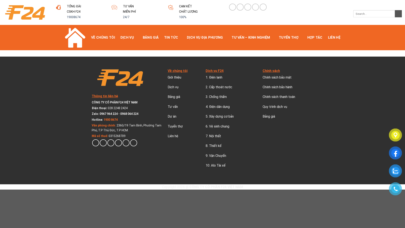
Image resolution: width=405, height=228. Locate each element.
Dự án (172, 116)
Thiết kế (215, 146)
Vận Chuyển (217, 156)
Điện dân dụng (219, 107)
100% (182, 17)
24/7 (126, 17)
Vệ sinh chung (219, 126)
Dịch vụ (127, 37)
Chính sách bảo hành (277, 87)
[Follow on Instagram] (103, 142)
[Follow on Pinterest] (247, 7)
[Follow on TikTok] (240, 7)
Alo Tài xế (218, 165)
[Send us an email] (118, 142)
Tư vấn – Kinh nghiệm (251, 37)
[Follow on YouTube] (263, 7)
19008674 (73, 17)
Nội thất (215, 136)
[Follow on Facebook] (232, 7)
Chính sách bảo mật (277, 77)
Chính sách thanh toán (279, 97)
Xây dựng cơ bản (221, 116)
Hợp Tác (315, 37)
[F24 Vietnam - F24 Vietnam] (25, 12)
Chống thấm (218, 97)
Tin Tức (171, 37)
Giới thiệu (174, 77)
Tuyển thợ (288, 37)
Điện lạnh (215, 77)
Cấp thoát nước (220, 87)
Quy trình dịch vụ (275, 107)
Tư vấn (173, 107)
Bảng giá (151, 37)
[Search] (398, 13)
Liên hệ (334, 37)
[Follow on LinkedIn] (255, 7)
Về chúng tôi (103, 37)
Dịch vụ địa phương (205, 37)
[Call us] (126, 142)
